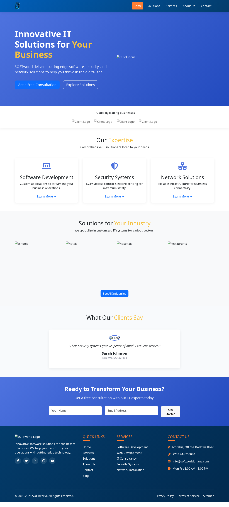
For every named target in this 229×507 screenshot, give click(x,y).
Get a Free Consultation (37, 84)
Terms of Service (188, 496)
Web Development (129, 453)
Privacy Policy (164, 496)
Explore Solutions (80, 84)
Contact (206, 6)
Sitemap (208, 496)
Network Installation (130, 470)
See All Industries (114, 294)
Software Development (132, 447)
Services (171, 6)
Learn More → (46, 196)
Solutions (153, 6)
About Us (189, 6)
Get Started (170, 412)
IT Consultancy (127, 458)
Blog (86, 476)
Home (137, 6)
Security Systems (128, 464)
